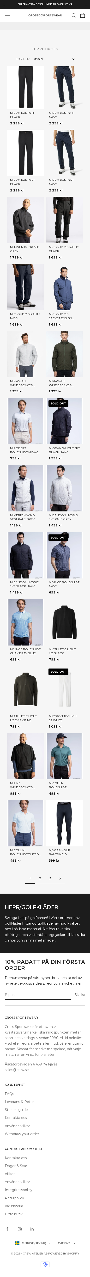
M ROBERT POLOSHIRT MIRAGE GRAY (25, 452)
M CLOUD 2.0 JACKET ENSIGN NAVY (60, 318)
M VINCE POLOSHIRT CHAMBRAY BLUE (25, 651)
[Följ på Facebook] (7, 1229)
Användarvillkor (17, 1126)
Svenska (64, 1243)
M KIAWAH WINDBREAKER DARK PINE (60, 385)
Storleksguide (16, 1110)
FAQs (9, 1094)
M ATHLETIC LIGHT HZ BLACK (62, 651)
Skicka (80, 995)
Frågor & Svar (16, 1166)
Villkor (10, 1174)
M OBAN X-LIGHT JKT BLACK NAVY (64, 450)
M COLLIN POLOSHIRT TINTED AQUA (24, 854)
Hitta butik (14, 1214)
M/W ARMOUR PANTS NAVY (59, 852)
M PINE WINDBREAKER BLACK (21, 787)
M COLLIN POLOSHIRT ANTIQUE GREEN (61, 787)
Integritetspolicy (18, 1190)
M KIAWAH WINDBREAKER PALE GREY (21, 385)
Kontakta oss (16, 1118)
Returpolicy (14, 1198)
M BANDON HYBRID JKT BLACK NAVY (24, 584)
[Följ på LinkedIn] (32, 1229)
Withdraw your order (22, 1134)
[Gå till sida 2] (60, 878)
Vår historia (14, 1206)
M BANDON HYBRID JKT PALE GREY (63, 517)
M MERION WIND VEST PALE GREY (22, 517)
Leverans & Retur (19, 1102)
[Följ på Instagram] (19, 1229)
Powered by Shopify (63, 1253)
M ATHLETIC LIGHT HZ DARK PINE (23, 718)
